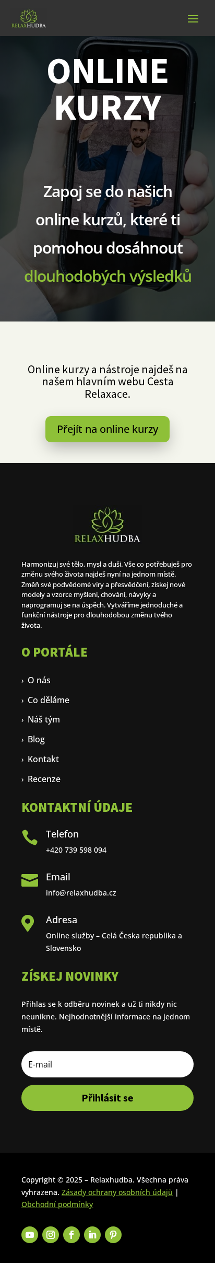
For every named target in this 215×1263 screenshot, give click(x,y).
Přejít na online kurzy (107, 429)
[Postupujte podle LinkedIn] (92, 1234)
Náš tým (44, 719)
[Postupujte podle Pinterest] (113, 1234)
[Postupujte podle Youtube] (29, 1234)
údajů (161, 1192)
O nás (39, 680)
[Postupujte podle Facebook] (71, 1234)
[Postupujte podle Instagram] (50, 1234)
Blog (36, 739)
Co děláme (48, 700)
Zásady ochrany (89, 1192)
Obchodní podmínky (57, 1204)
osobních (134, 1192)
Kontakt (43, 759)
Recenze (44, 779)
